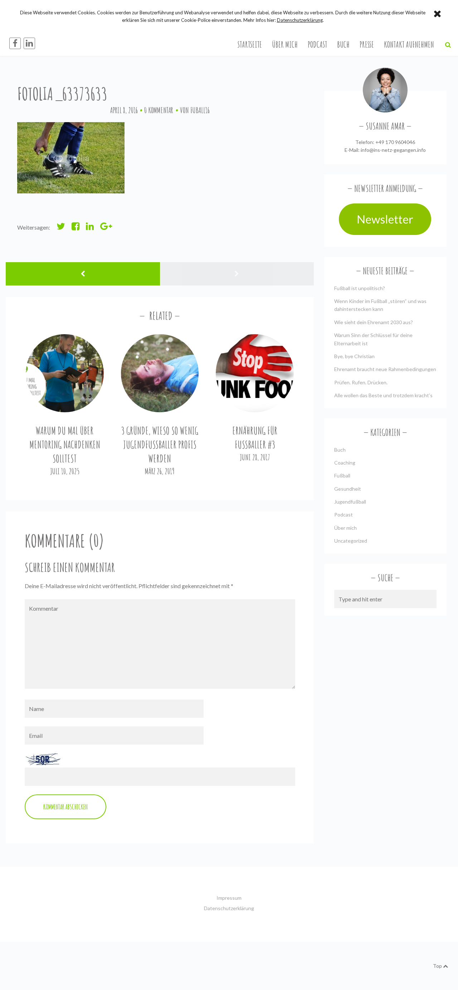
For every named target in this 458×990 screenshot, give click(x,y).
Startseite (250, 44)
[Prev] (83, 273)
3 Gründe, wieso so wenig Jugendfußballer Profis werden (159, 444)
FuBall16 (200, 110)
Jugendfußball (350, 502)
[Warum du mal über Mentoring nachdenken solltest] (65, 373)
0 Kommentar (158, 110)
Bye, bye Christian (354, 356)
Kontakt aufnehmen (409, 44)
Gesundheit (347, 489)
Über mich (285, 44)
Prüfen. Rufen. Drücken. (361, 382)
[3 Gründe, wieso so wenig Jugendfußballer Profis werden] (160, 373)
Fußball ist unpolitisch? (359, 288)
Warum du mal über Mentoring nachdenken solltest (64, 444)
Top (438, 966)
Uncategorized (350, 541)
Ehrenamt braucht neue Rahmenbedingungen (385, 369)
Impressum (229, 898)
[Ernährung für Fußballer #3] (255, 373)
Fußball (342, 475)
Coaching (344, 463)
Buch (343, 44)
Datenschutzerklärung (229, 908)
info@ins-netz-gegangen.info (393, 150)
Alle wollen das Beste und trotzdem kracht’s (383, 395)
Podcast (317, 44)
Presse (367, 44)
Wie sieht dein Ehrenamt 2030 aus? (373, 322)
